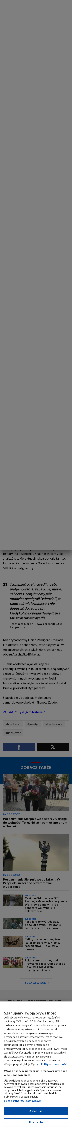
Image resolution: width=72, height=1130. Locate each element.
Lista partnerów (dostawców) (22, 1100)
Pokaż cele (36, 1122)
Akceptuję (35, 1111)
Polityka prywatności (54, 1064)
